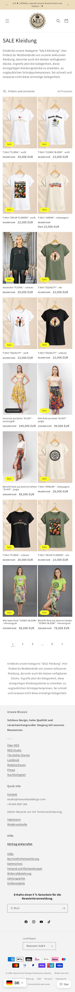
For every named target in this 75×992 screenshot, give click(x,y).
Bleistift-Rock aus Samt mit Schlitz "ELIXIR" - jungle (20, 488)
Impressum (14, 819)
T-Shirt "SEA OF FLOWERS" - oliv (53, 555)
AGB (39, 978)
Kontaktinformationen (39, 984)
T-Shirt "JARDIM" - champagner (53, 217)
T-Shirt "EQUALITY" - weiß (15, 352)
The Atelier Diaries (18, 755)
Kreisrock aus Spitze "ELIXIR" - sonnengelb (18, 420)
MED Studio (14, 750)
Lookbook (13, 760)
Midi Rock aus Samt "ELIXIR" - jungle (52, 420)
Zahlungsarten (16, 878)
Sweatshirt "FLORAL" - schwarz (18, 287)
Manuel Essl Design (22, 973)
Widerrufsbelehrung (19, 873)
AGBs (10, 853)
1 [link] (13, 644)
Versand (48, 978)
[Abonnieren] (64, 908)
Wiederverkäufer (17, 824)
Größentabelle (16, 883)
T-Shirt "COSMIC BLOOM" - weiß (54, 152)
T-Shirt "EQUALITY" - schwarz (52, 352)
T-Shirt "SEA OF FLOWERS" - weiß (19, 217)
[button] (7, 21)
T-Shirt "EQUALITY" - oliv (50, 287)
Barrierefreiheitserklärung (23, 858)
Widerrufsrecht (62, 973)
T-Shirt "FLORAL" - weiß (14, 152)
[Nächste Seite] (62, 644)
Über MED (13, 745)
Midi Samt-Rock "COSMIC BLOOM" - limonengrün (20, 622)
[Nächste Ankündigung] (68, 5)
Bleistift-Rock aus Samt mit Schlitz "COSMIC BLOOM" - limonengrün (55, 622)
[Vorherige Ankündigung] (7, 5)
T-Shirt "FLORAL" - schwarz (16, 555)
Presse (11, 769)
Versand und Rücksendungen (24, 868)
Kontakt (12, 794)
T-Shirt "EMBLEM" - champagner (54, 486)
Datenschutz (15, 863)
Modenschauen (16, 765)
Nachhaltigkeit (16, 774)
